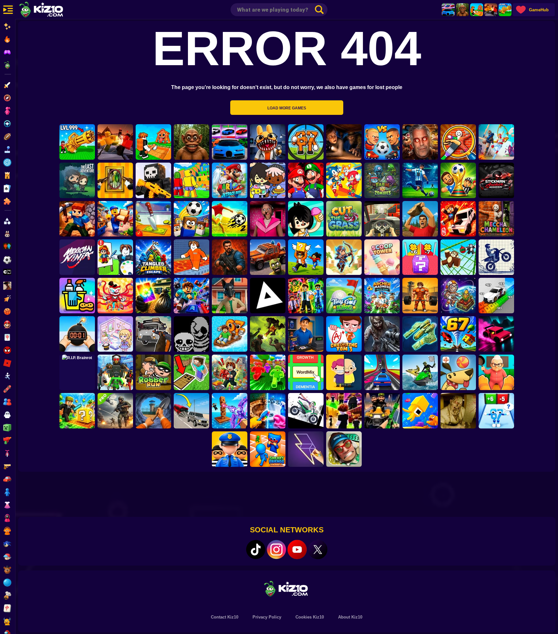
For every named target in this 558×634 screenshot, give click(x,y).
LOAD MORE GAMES (286, 108)
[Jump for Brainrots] (191, 180)
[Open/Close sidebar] (8, 9)
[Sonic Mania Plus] (344, 180)
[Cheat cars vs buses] (191, 410)
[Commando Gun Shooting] (115, 410)
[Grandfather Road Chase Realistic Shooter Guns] (153, 334)
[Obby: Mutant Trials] (306, 295)
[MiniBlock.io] (77, 410)
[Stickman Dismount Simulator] (306, 410)
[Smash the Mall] (344, 449)
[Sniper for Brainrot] (306, 142)
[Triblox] (267, 295)
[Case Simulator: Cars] (448, 9)
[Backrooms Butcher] (458, 410)
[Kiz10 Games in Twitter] (317, 549)
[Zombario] (267, 334)
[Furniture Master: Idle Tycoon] (115, 218)
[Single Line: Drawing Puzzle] (306, 449)
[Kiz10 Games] (286, 588)
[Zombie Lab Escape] (229, 257)
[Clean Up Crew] (77, 295)
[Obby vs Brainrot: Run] (496, 410)
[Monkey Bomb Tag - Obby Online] (458, 257)
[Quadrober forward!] (229, 295)
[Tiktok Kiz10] (255, 549)
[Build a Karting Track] (382, 372)
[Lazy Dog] (458, 372)
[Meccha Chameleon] (496, 218)
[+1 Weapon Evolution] (505, 9)
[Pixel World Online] (153, 180)
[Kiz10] (51, 10)
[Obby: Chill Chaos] (344, 410)
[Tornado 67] (458, 334)
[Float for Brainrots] (229, 334)
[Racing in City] (382, 218)
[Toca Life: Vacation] (306, 218)
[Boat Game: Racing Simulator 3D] (420, 372)
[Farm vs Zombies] (382, 180)
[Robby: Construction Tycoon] (267, 372)
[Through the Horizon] (420, 334)
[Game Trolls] (191, 295)
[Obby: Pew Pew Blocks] (229, 410)
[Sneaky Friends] (267, 449)
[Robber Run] (153, 372)
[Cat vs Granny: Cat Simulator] (496, 372)
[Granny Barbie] (267, 218)
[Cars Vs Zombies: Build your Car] (267, 257)
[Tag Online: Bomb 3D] (77, 334)
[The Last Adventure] (77, 180)
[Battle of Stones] (420, 218)
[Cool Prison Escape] (191, 257)
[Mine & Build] (77, 218)
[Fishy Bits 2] (420, 410)
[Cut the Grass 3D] (344, 218)
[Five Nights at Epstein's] (420, 142)
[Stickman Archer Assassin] (496, 180)
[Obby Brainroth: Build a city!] (229, 372)
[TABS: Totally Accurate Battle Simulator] (496, 142)
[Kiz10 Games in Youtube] (297, 549)
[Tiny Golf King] (344, 295)
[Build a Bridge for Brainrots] (476, 9)
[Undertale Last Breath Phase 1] (191, 334)
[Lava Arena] (490, 9)
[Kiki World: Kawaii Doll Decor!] (115, 334)
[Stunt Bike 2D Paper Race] (496, 257)
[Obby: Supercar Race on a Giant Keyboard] (496, 295)
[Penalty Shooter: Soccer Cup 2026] (420, 180)
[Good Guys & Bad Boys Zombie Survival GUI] (382, 334)
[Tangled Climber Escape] (153, 257)
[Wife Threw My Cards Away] (153, 295)
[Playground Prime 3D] (458, 218)
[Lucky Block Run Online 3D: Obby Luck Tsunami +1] (420, 257)
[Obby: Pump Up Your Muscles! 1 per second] (420, 295)
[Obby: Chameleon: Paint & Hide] (458, 142)
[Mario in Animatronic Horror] (306, 180)
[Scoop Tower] (382, 257)
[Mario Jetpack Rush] (229, 180)
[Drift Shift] (496, 334)
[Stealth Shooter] (382, 410)
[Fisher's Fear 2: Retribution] (344, 142)
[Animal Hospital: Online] (267, 142)
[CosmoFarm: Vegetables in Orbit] (458, 295)
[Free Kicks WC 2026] (191, 218)
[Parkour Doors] (191, 372)
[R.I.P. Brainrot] (77, 372)
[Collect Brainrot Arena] (306, 257)
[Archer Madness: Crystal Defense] (382, 295)
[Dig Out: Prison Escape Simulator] (153, 410)
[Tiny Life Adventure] (344, 372)
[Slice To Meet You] (153, 218)
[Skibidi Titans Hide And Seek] (115, 372)
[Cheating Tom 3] (344, 334)
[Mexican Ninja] (77, 257)
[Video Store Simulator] (306, 334)
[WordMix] (306, 372)
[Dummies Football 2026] (458, 180)
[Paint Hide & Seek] (115, 180)
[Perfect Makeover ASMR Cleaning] (267, 410)
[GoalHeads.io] (382, 142)
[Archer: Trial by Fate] (344, 257)
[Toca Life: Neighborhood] (267, 180)
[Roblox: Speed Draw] (115, 257)
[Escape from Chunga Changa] (462, 9)
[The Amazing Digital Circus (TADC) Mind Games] (115, 295)
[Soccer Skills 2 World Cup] (229, 218)
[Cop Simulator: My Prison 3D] (229, 449)
